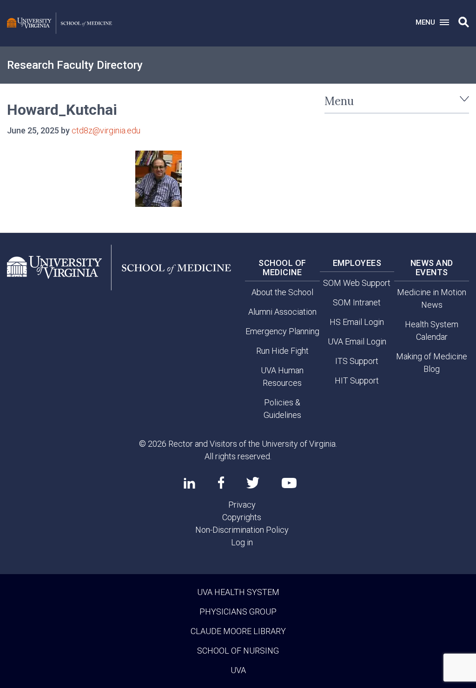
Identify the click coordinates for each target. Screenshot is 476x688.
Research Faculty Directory (75, 65)
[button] (463, 22)
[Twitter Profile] (252, 483)
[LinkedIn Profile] (189, 483)
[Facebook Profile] (221, 482)
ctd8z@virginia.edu (106, 130)
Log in (242, 542)
